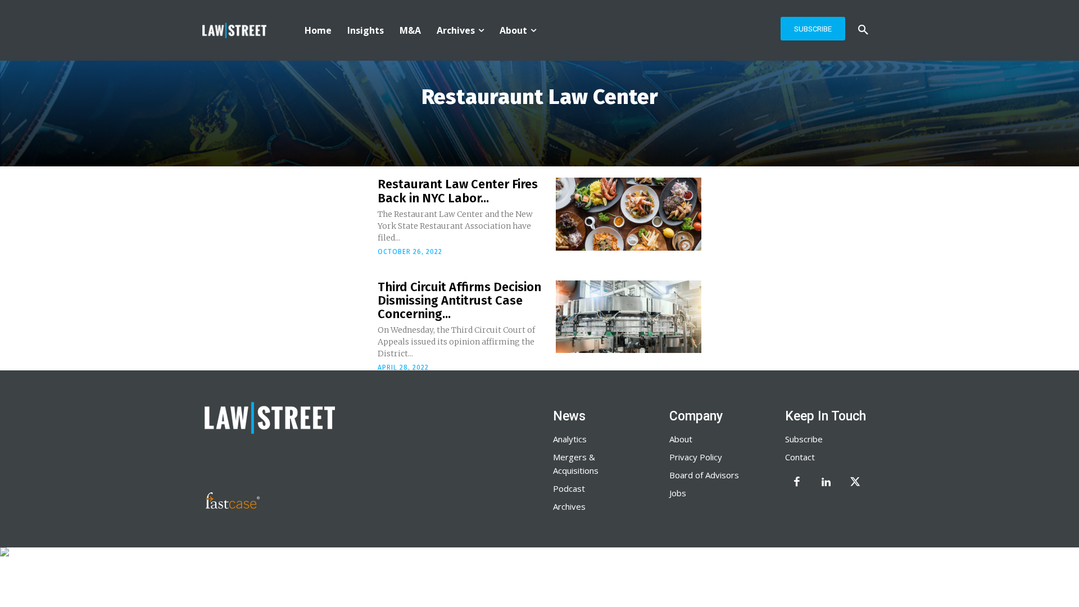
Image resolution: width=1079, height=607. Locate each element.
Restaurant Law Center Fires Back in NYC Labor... (458, 190)
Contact (800, 457)
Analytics (570, 439)
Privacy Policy (695, 457)
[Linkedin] (826, 483)
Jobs (677, 493)
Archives (569, 506)
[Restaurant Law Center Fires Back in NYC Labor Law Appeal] (628, 214)
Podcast (569, 488)
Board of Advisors (704, 475)
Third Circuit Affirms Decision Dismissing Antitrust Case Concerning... (459, 300)
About (680, 439)
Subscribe (804, 439)
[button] (863, 30)
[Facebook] (797, 483)
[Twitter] (855, 483)
